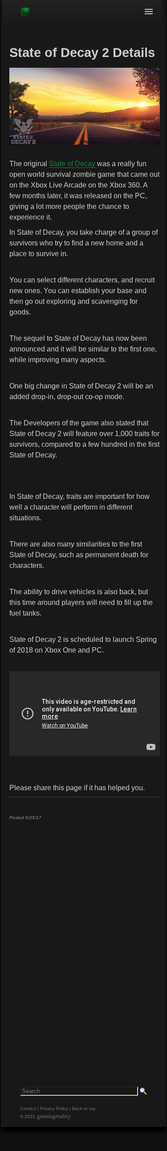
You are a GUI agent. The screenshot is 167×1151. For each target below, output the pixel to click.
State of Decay (72, 163)
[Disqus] (84, 938)
